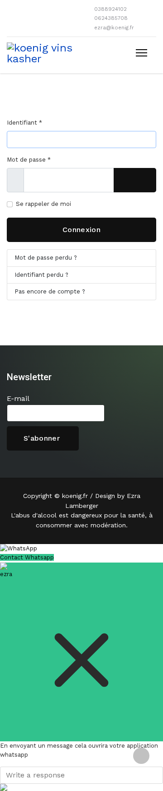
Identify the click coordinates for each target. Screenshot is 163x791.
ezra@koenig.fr (114, 27)
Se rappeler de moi (43, 203)
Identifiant (24, 122)
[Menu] (141, 53)
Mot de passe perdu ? (45, 257)
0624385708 (111, 18)
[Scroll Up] (141, 756)
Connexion (81, 229)
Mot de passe (29, 159)
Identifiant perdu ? (41, 274)
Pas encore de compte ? (49, 291)
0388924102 (110, 9)
